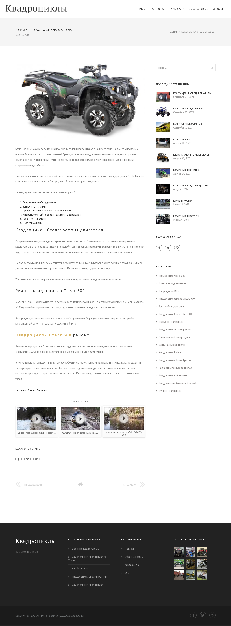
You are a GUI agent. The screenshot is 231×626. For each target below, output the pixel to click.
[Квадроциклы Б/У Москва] (179, 552)
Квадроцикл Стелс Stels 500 (198, 31)
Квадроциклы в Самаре (186, 216)
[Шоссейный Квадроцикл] (202, 564)
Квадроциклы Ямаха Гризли (175, 360)
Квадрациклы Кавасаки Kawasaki (178, 383)
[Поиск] (211, 67)
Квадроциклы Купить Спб (187, 170)
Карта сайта (177, 8)
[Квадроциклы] (36, 6)
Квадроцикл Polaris (170, 352)
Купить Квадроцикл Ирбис (188, 108)
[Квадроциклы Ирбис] (179, 564)
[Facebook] (18, 459)
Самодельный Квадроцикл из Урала (87, 558)
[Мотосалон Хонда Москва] (190, 552)
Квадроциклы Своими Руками (89, 576)
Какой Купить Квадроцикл (188, 124)
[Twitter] (27, 459)
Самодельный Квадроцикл (87, 584)
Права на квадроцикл (171, 321)
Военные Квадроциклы (85, 548)
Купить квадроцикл (170, 390)
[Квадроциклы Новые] (202, 552)
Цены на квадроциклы (172, 344)
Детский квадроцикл (171, 306)
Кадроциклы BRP (169, 291)
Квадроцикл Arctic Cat (172, 275)
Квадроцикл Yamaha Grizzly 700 (177, 298)
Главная (142, 8)
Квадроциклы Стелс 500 (43, 335)
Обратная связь (198, 8)
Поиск (220, 8)
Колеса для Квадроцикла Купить (192, 93)
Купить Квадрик (182, 139)
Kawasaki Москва (182, 200)
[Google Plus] (36, 459)
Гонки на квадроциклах (172, 283)
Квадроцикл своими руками (175, 329)
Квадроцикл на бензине (173, 375)
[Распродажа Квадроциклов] (202, 575)
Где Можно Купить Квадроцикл (191, 154)
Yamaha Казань (80, 568)
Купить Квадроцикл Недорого (190, 185)
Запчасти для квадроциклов (175, 368)
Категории (158, 8)
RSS (127, 573)
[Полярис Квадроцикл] (190, 564)
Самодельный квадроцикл (174, 337)
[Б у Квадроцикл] (190, 575)
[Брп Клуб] (179, 575)
